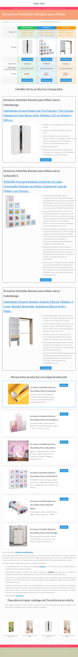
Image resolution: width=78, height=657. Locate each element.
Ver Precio (64, 385)
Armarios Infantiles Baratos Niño (67, 636)
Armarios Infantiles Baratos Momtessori (11, 636)
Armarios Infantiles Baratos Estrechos (48, 636)
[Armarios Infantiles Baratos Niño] (67, 627)
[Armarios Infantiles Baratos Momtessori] (10, 627)
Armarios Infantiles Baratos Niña (30, 636)
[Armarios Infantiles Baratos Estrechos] (48, 627)
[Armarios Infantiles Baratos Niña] (29, 627)
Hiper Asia (39, 3)
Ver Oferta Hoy (27, 59)
